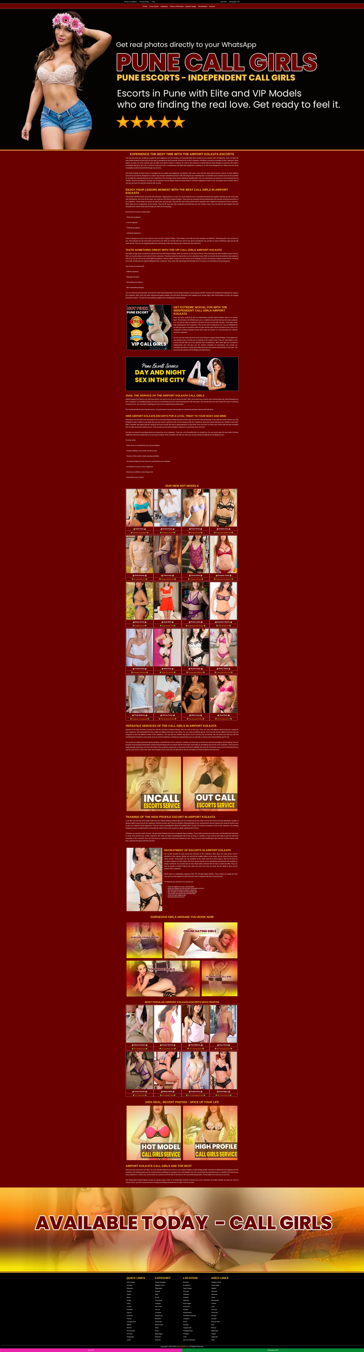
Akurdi (157, 1297)
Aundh (129, 1294)
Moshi (185, 1321)
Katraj (128, 1303)
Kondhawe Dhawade (189, 1315)
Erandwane (186, 1285)
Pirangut (214, 1315)
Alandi (213, 1297)
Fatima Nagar (187, 1288)
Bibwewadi (214, 1331)
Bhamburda (215, 1300)
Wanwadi (214, 1291)
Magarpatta (130, 1337)
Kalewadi (186, 1300)
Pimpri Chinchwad (177, 6)
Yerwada (129, 1285)
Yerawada (158, 1312)
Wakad (129, 1324)
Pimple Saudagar (160, 1282)
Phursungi (214, 1312)
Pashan (129, 1318)
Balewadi (158, 1337)
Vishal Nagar (215, 1285)
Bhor (212, 1324)
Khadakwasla (187, 1312)
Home (145, 6)
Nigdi (156, 1294)
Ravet (157, 1331)
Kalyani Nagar (190, 6)
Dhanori (129, 1327)
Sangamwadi (187, 1327)
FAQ (153, 2)
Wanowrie (214, 1294)
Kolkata (212, 6)
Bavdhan (186, 1282)
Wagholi (213, 1288)
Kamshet (214, 1309)
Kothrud (129, 1312)
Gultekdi (185, 1297)
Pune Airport (154, 6)
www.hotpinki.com (183, 1346)
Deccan (157, 1309)
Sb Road (129, 1334)
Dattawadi (214, 1337)
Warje (156, 1327)
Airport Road (159, 1324)
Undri (184, 1337)
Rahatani (186, 1324)
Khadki (129, 1300)
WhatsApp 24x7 (273, 1350)
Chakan (213, 1303)
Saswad (213, 1318)
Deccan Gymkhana (189, 1340)
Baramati (158, 1340)
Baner (128, 1297)
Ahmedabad (202, 6)
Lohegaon (186, 1318)
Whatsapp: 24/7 (234, 2)
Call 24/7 (91, 1350)
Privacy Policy (144, 2)
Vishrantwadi (131, 1331)
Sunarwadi (158, 1321)
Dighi (213, 1340)
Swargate (158, 1303)
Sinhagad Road (188, 1331)
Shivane (157, 1291)
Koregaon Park (131, 1321)
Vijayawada (158, 1288)
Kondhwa (130, 1315)
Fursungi (186, 1291)
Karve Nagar (187, 1303)
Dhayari (129, 1291)
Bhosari (213, 1327)
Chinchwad (158, 1300)
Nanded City (159, 1315)
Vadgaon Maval (216, 1282)
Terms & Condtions (130, 2)
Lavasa (129, 1306)
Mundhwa (158, 1318)
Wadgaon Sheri (159, 1285)
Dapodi (213, 1334)
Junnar (129, 1340)
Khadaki (185, 1309)
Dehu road (158, 1306)
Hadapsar (164, 6)
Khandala (130, 1309)
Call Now (223, 2)
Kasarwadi (186, 1306)
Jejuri (213, 1306)
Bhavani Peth (215, 1321)
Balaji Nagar (158, 1334)
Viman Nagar (131, 1282)
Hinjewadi (130, 1288)
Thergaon (186, 1334)
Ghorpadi (186, 1294)
